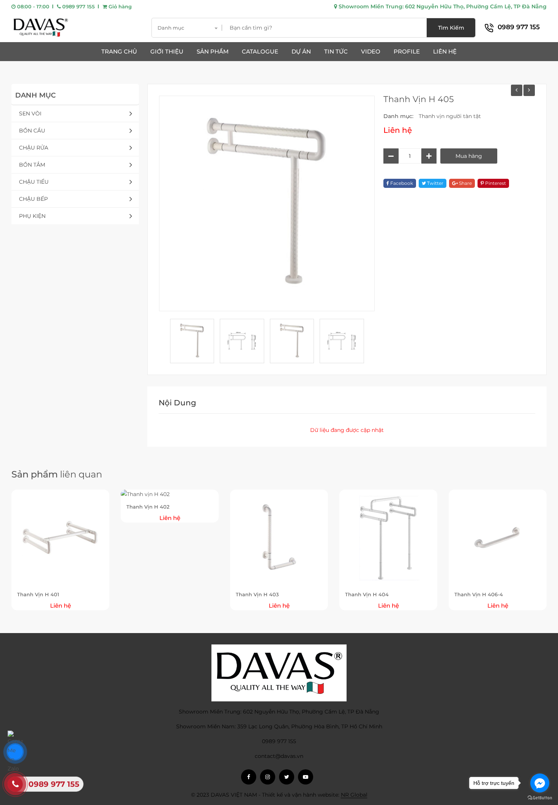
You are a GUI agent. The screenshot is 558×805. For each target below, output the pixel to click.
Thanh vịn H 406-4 (478, 594)
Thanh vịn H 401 (38, 594)
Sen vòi (30, 113)
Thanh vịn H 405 (418, 99)
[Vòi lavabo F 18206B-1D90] (529, 90)
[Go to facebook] (539, 782)
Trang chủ (119, 51)
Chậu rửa (33, 147)
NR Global (354, 794)
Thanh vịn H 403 (257, 594)
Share (465, 183)
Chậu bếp (33, 198)
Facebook (401, 183)
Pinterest (495, 183)
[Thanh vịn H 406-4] (516, 90)
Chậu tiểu (34, 181)
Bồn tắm (32, 164)
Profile (407, 51)
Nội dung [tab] (177, 402)
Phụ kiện (32, 216)
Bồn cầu (32, 130)
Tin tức (336, 51)
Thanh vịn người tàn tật (450, 116)
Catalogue (260, 51)
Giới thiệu (166, 51)
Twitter (434, 183)
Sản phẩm (213, 51)
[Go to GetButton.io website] (540, 797)
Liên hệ (445, 51)
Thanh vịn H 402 (147, 507)
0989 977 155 (78, 6)
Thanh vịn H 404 (367, 594)
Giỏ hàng (119, 6)
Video (370, 51)
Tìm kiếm (451, 27)
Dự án (301, 51)
